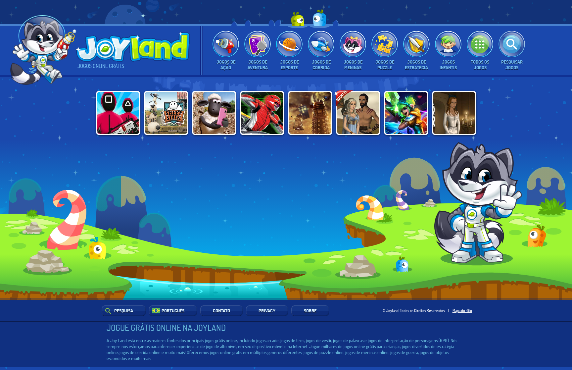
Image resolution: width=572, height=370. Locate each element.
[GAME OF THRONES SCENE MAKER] (358, 113)
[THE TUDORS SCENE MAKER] (454, 113)
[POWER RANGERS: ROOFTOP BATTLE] (262, 113)
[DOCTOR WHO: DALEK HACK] (310, 113)
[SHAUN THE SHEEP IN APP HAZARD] (214, 113)
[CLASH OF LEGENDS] (406, 113)
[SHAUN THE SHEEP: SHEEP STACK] (166, 113)
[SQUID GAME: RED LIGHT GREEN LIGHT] (118, 113)
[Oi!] (44, 49)
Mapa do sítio (462, 310)
